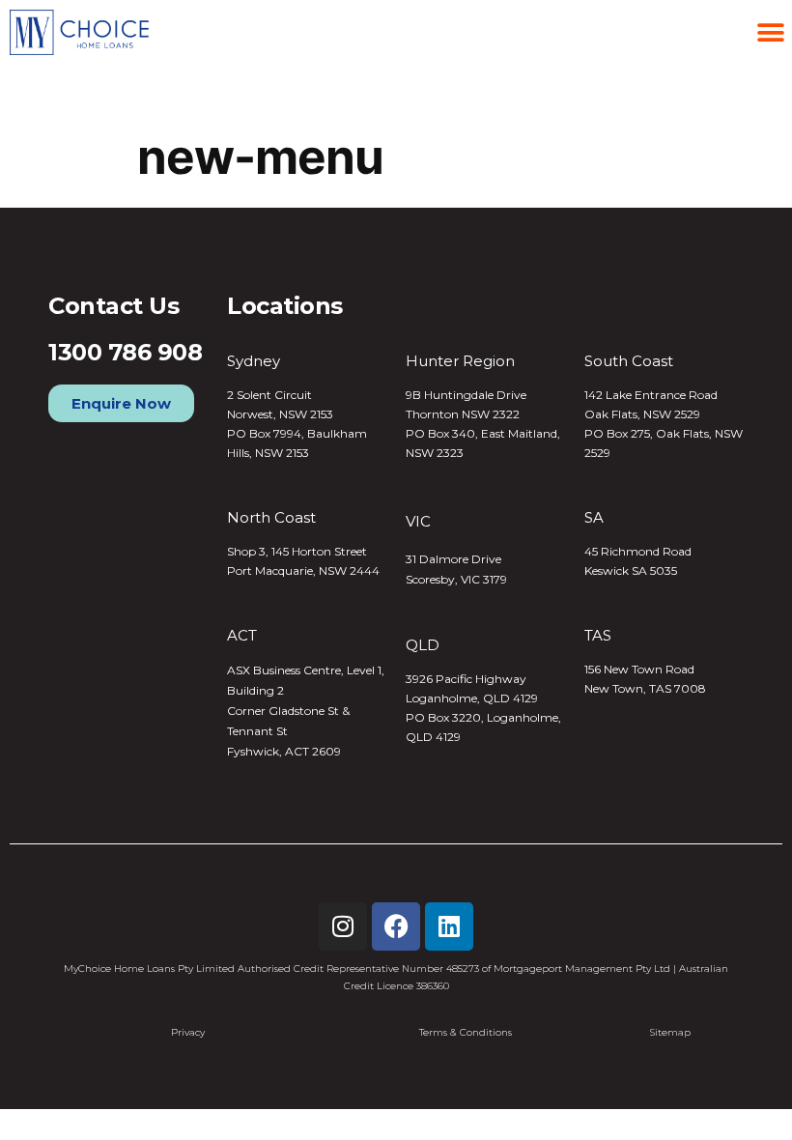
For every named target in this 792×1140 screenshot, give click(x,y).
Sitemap (670, 1032)
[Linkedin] (449, 926)
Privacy (188, 1032)
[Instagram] (343, 926)
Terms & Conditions (465, 1032)
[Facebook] (396, 926)
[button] (770, 32)
